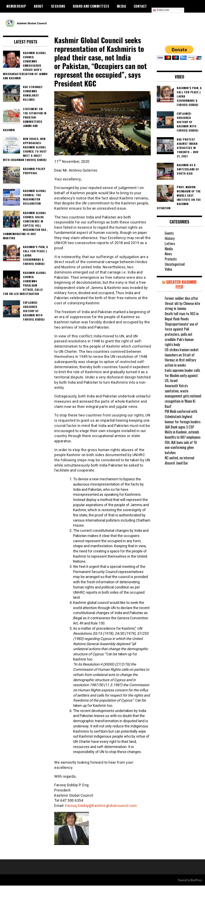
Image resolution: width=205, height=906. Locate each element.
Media (121, 6)
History (170, 238)
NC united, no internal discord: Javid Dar (179, 460)
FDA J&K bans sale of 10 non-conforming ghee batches (181, 447)
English (162, 10)
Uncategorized (175, 264)
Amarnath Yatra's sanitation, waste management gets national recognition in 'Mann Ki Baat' (183, 396)
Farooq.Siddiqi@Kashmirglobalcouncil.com (101, 805)
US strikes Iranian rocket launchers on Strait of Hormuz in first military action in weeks (182, 357)
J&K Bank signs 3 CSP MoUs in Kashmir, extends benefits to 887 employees (182, 432)
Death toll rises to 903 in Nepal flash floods (182, 316)
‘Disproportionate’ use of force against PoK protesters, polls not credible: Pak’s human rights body (181, 334)
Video (168, 269)
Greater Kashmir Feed (181, 284)
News (168, 253)
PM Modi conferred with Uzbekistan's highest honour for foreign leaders (182, 416)
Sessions (58, 6)
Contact (140, 6)
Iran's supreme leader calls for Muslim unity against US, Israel (182, 375)
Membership (16, 6)
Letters (170, 243)
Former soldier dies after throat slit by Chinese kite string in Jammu (182, 303)
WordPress (196, 880)
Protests (171, 258)
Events (169, 233)
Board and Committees (91, 6)
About (38, 6)
